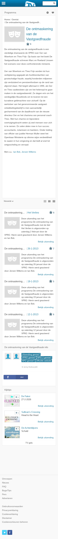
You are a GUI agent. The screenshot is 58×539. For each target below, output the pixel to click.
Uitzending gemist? (31, 354)
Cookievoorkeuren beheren (15, 522)
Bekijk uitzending (46, 406)
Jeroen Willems (29, 152)
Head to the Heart (30, 415)
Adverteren (7, 498)
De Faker (25, 396)
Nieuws (5, 483)
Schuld (24, 431)
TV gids (29, 443)
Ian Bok (16, 152)
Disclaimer (7, 518)
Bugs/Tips (6, 490)
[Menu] (3, 3)
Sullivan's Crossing (30, 412)
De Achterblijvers (29, 428)
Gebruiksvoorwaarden (12, 506)
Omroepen (7, 479)
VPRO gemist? (29, 357)
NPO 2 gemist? (44, 357)
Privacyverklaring (10, 510)
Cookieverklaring (10, 514)
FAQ (4, 486)
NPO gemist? (28, 361)
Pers (4, 494)
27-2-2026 (26, 399)
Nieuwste (7, 201)
